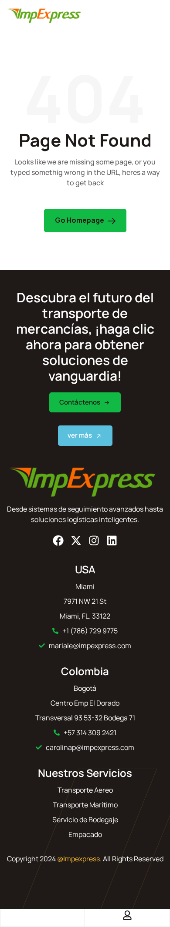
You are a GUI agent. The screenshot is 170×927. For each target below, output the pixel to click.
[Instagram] (93, 540)
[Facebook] (58, 540)
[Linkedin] (111, 540)
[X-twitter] (76, 540)
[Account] (127, 915)
